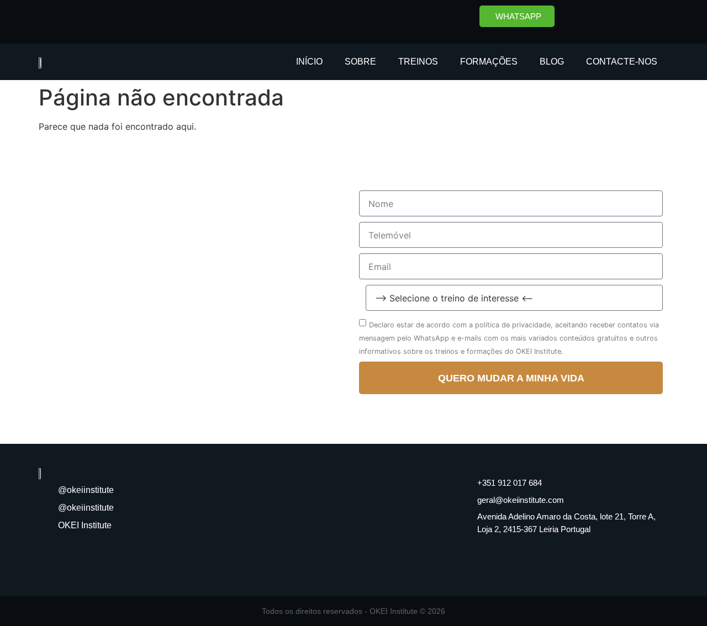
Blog (552, 61)
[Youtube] (649, 19)
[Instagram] (618, 19)
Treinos (418, 61)
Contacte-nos (621, 61)
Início (309, 61)
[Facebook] (588, 19)
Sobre (360, 61)
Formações (489, 61)
